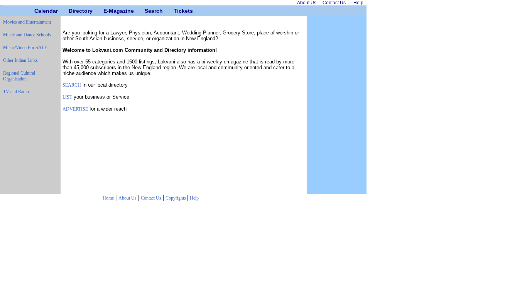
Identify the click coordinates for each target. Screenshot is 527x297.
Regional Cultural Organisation (19, 76)
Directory (71, 11)
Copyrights (176, 198)
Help (194, 198)
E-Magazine (106, 11)
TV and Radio (16, 91)
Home (108, 198)
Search (147, 11)
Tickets (176, 11)
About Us (127, 198)
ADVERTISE (75, 109)
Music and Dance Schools (27, 35)
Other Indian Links (20, 60)
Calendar (37, 11)
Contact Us (151, 198)
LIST (67, 97)
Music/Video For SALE (25, 47)
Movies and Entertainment (27, 22)
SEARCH (71, 85)
